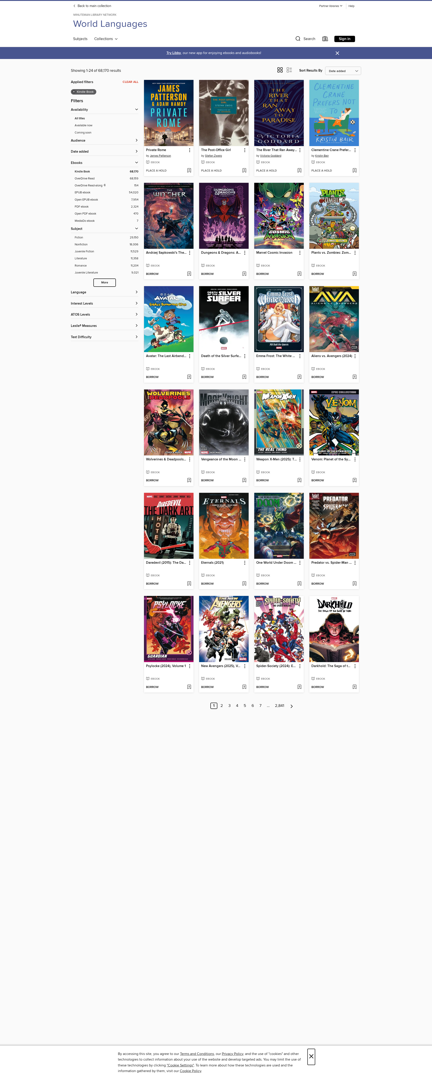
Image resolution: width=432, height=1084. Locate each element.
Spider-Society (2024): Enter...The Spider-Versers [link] (276, 666)
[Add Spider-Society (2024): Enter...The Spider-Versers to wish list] (299, 687)
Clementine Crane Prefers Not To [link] (332, 150)
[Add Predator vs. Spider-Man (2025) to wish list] (354, 584)
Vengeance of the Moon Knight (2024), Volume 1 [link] (221, 459)
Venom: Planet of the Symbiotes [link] (332, 459)
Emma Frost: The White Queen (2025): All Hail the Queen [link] (276, 356)
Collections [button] (104, 38)
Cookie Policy (190, 1071)
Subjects (80, 38)
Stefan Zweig (213, 156)
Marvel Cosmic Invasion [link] (274, 253)
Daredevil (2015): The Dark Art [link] (166, 563)
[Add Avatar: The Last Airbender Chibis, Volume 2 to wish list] (189, 377)
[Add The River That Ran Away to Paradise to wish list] (299, 171)
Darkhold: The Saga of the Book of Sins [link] (332, 666)
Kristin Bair (322, 156)
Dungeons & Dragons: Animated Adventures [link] (221, 253)
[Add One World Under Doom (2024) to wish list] (299, 584)
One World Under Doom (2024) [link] (276, 563)
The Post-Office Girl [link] (216, 150)
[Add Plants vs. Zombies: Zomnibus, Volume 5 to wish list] (354, 274)
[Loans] (325, 39)
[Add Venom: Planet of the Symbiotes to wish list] (354, 481)
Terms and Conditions (197, 1054)
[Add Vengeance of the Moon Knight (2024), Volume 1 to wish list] (244, 481)
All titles (80, 118)
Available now (83, 125)
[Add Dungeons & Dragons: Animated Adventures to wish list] (244, 274)
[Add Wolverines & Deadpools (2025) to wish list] (189, 481)
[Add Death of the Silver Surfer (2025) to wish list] (244, 377)
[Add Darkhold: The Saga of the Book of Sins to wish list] (354, 687)
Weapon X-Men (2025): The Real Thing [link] (276, 459)
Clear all (130, 82)
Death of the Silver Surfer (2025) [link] (221, 356)
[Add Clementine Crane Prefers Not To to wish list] (354, 171)
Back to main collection (94, 6)
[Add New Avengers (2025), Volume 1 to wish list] (244, 687)
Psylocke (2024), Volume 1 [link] (166, 666)
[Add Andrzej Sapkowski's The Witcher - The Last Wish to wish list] (189, 274)
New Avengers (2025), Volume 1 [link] (221, 666)
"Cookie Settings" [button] (180, 1065)
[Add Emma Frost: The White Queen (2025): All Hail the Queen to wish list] (299, 377)
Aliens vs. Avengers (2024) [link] (331, 356)
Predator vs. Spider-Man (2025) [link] (332, 563)
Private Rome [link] (156, 150)
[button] (331, 6)
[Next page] (291, 705)
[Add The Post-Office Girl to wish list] (244, 171)
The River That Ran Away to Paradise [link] (276, 150)
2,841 (279, 705)
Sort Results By (310, 70)
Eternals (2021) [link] (212, 563)
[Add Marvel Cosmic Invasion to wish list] (299, 274)
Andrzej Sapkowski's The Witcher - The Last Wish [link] (166, 253)
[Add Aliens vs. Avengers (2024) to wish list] (354, 377)
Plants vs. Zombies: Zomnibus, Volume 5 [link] (332, 253)
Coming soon (83, 132)
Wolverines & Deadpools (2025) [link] (166, 459)
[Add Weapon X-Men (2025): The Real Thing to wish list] (299, 481)
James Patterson (160, 156)
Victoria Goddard (270, 156)
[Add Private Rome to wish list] (189, 171)
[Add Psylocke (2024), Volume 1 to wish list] (189, 687)
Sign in (345, 38)
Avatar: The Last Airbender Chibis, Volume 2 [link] (166, 356)
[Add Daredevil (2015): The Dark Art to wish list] (189, 584)
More (104, 283)
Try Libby (173, 53)
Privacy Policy (232, 1054)
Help (351, 6)
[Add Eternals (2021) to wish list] (244, 584)
